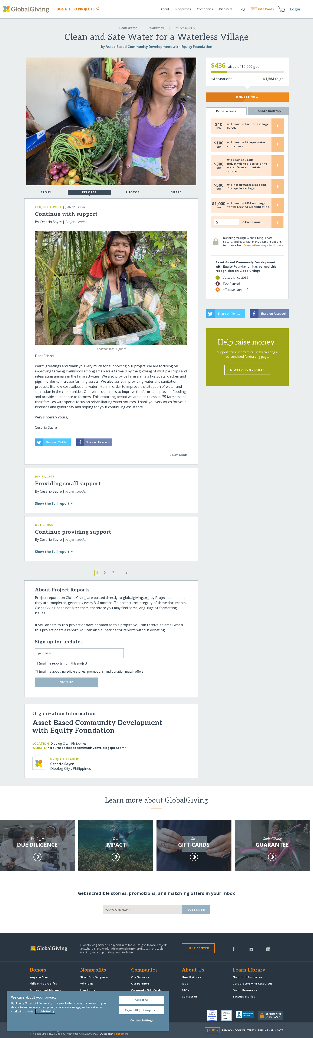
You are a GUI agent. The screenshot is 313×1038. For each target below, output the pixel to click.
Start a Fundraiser (247, 370)
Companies (205, 9)
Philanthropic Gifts (43, 983)
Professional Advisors (45, 990)
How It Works (191, 977)
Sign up (66, 682)
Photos (133, 192)
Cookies (239, 1030)
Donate (76, 9)
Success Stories (244, 996)
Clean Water (128, 28)
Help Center (198, 948)
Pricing (263, 1030)
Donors (38, 970)
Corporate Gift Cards (146, 990)
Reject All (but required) (141, 1010)
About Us (193, 970)
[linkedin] (268, 948)
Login (295, 9)
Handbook (87, 990)
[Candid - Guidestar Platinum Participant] (228, 1015)
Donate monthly (268, 111)
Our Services (140, 977)
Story (46, 192)
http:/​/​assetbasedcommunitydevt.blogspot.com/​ (86, 748)
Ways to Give (39, 977)
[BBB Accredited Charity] (247, 1015)
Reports (89, 192)
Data (279, 1030)
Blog (241, 9)
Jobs (185, 983)
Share (176, 192)
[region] (88, 1011)
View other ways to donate (263, 245)
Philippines (156, 28)
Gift (266, 9)
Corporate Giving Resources (252, 983)
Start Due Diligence (94, 977)
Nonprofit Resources (247, 977)
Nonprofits (183, 9)
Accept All (142, 1000)
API (272, 1030)
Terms (251, 1030)
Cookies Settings (141, 1020)
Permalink (178, 455)
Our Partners (140, 983)
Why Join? (86, 983)
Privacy (227, 1030)
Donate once (226, 111)
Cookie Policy (45, 1011)
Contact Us (190, 996)
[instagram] (251, 948)
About (165, 9)
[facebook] (233, 948)
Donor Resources (245, 990)
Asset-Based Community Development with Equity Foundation (159, 46)
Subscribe (196, 909)
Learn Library (249, 970)
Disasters (225, 9)
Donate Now (247, 97)
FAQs (185, 990)
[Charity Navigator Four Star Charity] (214, 1015)
